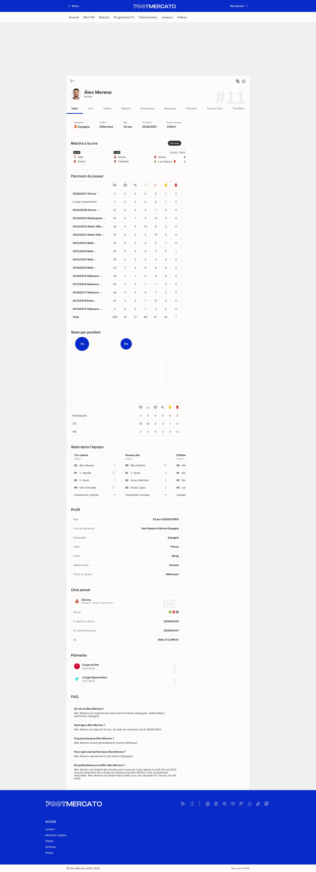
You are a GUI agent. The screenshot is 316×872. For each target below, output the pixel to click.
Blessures (170, 108)
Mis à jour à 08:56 (240, 868)
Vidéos (49, 840)
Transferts (238, 108)
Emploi (49, 852)
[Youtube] (233, 804)
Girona (88, 96)
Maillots (125, 108)
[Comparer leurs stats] (238, 81)
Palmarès (191, 108)
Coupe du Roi (90, 664)
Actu (90, 108)
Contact (50, 829)
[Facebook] (207, 804)
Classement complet (86, 494)
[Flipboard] (241, 804)
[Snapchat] (249, 804)
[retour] (72, 81)
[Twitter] (216, 804)
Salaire (107, 108)
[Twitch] (266, 804)
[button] (74, 6)
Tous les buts (214, 108)
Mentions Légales (55, 835)
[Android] (183, 804)
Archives (50, 846)
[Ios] (191, 804)
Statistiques (147, 108)
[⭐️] (243, 81)
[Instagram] (224, 804)
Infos (75, 108)
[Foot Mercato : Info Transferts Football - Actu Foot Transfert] (154, 6)
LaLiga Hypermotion (85, 201)
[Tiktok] (258, 804)
